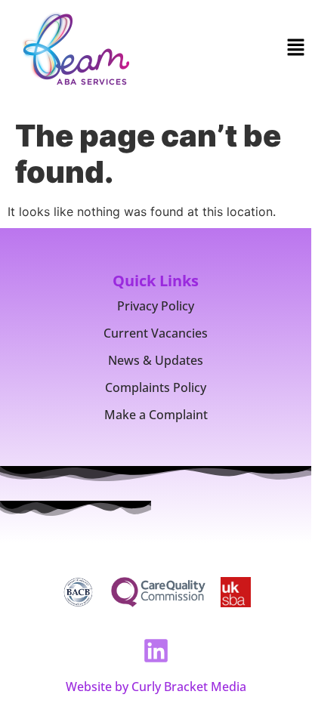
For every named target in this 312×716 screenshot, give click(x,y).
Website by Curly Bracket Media (156, 686)
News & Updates (155, 360)
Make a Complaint (156, 414)
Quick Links (156, 280)
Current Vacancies (155, 333)
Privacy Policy (155, 306)
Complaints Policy (155, 387)
